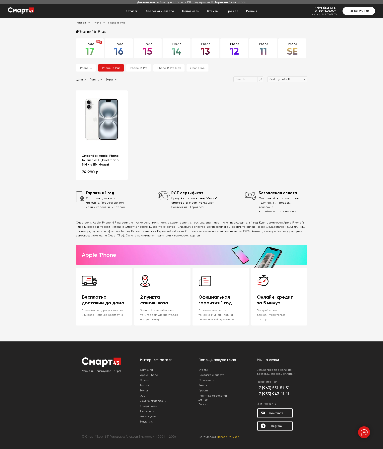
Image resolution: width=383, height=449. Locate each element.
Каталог (132, 11)
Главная (81, 22)
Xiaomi (144, 380)
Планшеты (147, 411)
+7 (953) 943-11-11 (273, 393)
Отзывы (212, 11)
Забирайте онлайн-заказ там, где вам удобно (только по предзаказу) (159, 315)
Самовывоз (190, 11)
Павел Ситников (228, 436)
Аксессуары (148, 416)
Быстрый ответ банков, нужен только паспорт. (271, 315)
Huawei (145, 385)
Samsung (146, 369)
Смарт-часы (148, 406)
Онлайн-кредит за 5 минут (275, 300)
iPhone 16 (86, 68)
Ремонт (251, 11)
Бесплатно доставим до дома (103, 300)
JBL (142, 395)
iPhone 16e (197, 68)
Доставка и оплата (160, 11)
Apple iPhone (149, 374)
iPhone (97, 22)
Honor (144, 390)
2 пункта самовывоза (154, 300)
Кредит (203, 390)
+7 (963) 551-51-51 (273, 387)
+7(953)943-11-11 (326, 11)
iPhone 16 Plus (116, 22)
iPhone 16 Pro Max (169, 68)
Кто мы (203, 369)
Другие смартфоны (153, 400)
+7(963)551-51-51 (326, 8)
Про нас (232, 11)
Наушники (147, 421)
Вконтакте (276, 413)
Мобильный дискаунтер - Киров (101, 371)
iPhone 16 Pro (138, 68)
